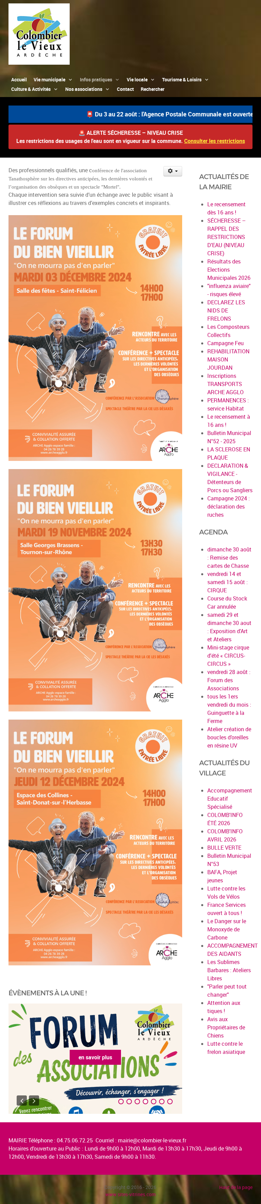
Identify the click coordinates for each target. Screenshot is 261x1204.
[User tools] (172, 171)
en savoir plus (95, 1057)
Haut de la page (236, 1187)
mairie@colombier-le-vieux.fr (152, 1140)
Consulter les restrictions (214, 141)
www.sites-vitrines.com (130, 1194)
